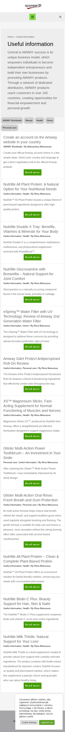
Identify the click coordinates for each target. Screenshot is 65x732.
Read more (32, 173)
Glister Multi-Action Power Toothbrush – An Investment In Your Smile (32, 453)
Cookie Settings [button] (29, 722)
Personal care (10, 128)
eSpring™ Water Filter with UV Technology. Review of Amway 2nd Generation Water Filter (31, 316)
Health (39, 120)
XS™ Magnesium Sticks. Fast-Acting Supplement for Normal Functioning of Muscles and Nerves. (32, 406)
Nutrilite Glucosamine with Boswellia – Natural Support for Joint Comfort (28, 274)
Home (50, 120)
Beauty (29, 120)
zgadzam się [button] (47, 722)
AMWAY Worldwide (12, 120)
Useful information (12, 194)
